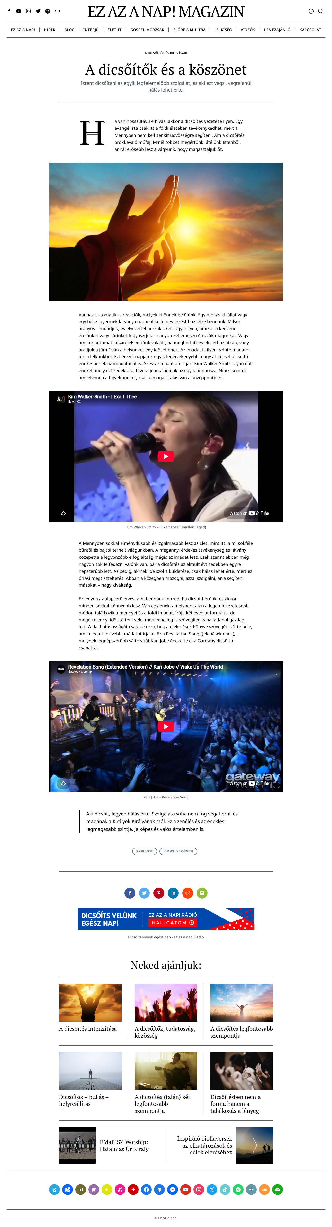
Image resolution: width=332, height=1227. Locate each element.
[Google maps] (67, 1189)
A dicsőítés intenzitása (88, 1028)
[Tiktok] (225, 1189)
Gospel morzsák (147, 29)
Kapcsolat (310, 29)
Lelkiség (223, 29)
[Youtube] (185, 1189)
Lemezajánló (277, 29)
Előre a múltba (189, 29)
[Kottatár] (120, 1189)
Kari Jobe (144, 851)
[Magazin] (80, 1189)
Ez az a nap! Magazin (165, 11)
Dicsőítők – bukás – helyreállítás (84, 1100)
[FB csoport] (159, 1189)
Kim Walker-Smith (178, 851)
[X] (211, 1189)
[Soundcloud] (264, 1189)
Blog (69, 29)
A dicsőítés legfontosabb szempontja (241, 1032)
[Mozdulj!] (133, 1189)
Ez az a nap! (23, 29)
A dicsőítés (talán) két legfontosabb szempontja (162, 1104)
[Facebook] (146, 1189)
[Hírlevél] (277, 1189)
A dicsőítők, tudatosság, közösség (165, 1032)
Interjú (91, 29)
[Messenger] (172, 1189)
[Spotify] (238, 1189)
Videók (248, 29)
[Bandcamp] (251, 1189)
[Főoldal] (54, 1189)
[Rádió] (107, 1189)
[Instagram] (198, 1189)
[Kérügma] (93, 1189)
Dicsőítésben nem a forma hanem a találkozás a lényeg (235, 1104)
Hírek (49, 29)
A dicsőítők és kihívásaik (166, 53)
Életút (115, 29)
